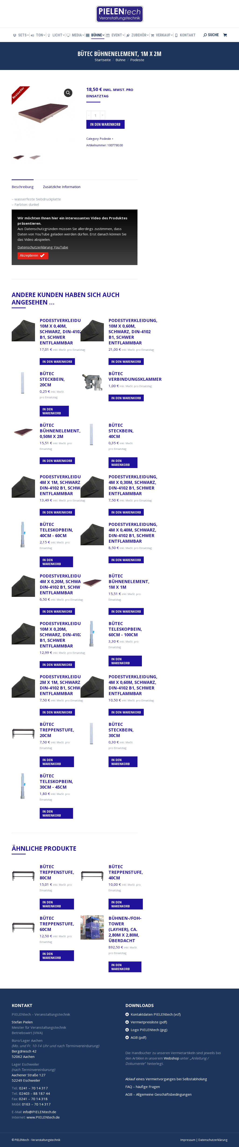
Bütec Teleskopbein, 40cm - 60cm (56, 529)
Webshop (171, 1058)
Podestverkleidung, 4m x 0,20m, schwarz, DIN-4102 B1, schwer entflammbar (64, 584)
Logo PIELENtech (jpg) (148, 1029)
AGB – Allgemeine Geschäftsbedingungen (158, 1094)
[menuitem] (20, 35)
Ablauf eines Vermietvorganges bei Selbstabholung (166, 1079)
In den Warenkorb (105, 124)
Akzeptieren (29, 255)
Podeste (105, 139)
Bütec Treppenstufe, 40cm (126, 872)
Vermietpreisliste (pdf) (148, 1022)
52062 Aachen (23, 1056)
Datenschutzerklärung (212, 1140)
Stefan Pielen (22, 1022)
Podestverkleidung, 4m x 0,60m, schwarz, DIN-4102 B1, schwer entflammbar (133, 685)
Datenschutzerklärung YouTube (43, 247)
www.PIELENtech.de (43, 1117)
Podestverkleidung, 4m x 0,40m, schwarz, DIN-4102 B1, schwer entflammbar (133, 532)
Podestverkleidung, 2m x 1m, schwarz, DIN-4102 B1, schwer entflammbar (64, 685)
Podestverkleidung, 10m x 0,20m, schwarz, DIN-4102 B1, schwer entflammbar (64, 635)
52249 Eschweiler (26, 1080)
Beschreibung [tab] (23, 186)
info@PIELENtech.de (39, 1111)
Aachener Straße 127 (29, 1075)
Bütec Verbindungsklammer (135, 376)
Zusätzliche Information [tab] (62, 186)
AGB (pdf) (137, 1037)
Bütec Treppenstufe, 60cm (57, 923)
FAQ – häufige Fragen (142, 1086)
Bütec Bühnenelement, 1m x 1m (129, 581)
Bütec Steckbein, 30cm (121, 729)
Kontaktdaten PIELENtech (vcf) (155, 1014)
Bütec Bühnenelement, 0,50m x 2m (60, 430)
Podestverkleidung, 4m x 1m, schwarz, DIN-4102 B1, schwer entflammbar (64, 485)
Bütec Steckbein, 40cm (121, 430)
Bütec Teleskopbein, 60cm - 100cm (125, 629)
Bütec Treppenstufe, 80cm (57, 872)
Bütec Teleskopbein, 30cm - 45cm (56, 781)
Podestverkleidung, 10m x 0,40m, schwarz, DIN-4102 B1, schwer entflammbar (64, 332)
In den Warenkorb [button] (57, 361)
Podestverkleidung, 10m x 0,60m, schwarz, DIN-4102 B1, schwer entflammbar (133, 332)
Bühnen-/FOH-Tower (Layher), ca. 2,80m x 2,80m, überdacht (125, 929)
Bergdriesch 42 (24, 1051)
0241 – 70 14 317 (33, 1088)
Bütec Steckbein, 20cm (52, 379)
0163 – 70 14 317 (36, 1104)
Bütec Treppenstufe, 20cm (57, 729)
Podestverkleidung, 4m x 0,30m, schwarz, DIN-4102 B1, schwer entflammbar (133, 485)
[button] (68, 93)
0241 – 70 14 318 (33, 1098)
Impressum (187, 1140)
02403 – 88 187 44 (34, 1093)
